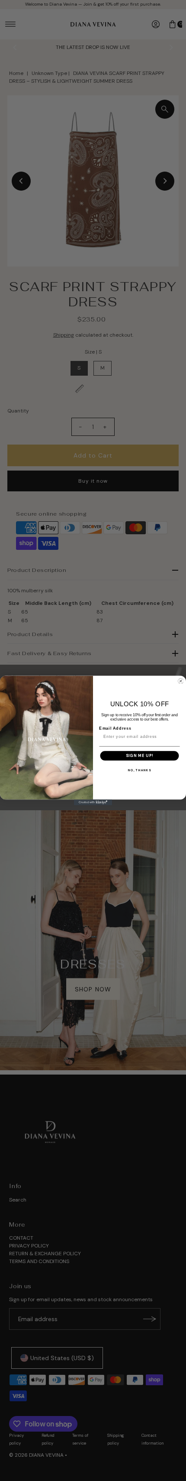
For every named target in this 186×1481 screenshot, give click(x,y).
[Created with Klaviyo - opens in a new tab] (93, 802)
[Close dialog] (180, 681)
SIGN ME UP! (140, 755)
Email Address (115, 728)
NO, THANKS (139, 770)
